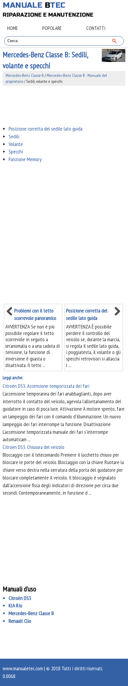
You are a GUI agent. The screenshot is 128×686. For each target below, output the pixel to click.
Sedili (14, 136)
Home (12, 28)
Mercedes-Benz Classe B (25, 75)
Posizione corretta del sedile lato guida (45, 128)
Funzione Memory (25, 159)
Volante (16, 144)
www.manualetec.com (23, 668)
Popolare (52, 28)
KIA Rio (15, 605)
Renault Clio (20, 620)
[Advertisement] (64, 105)
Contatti (95, 28)
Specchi (16, 151)
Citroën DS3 (20, 598)
